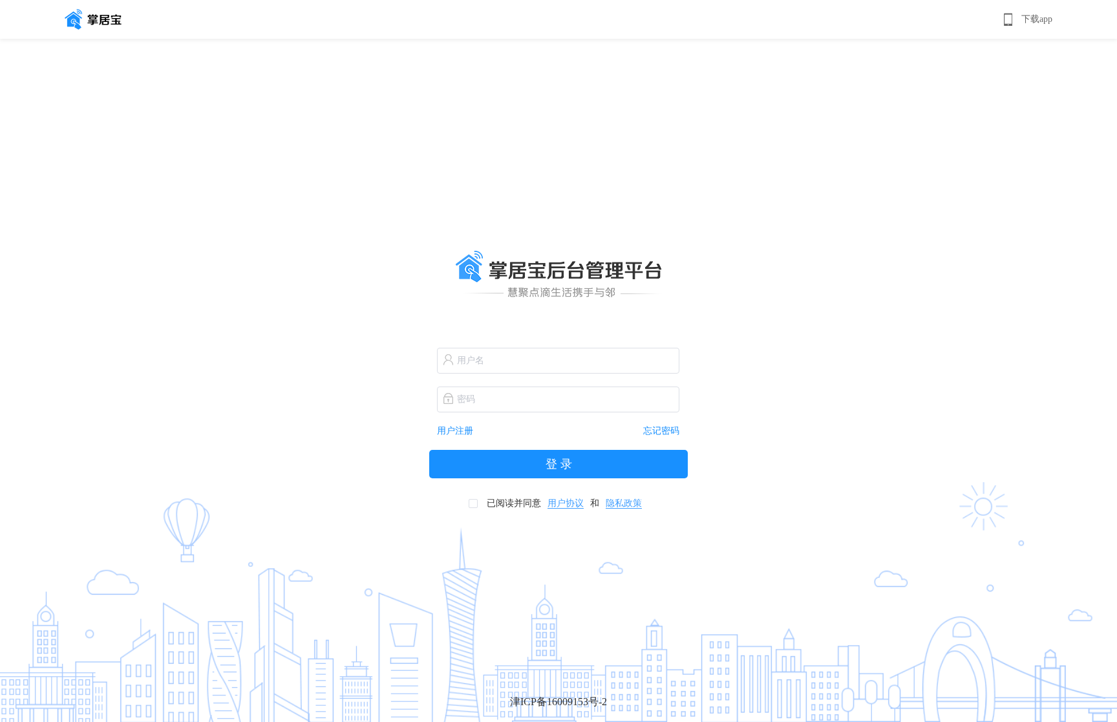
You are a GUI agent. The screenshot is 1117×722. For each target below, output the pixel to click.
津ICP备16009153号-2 (558, 701)
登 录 (559, 464)
